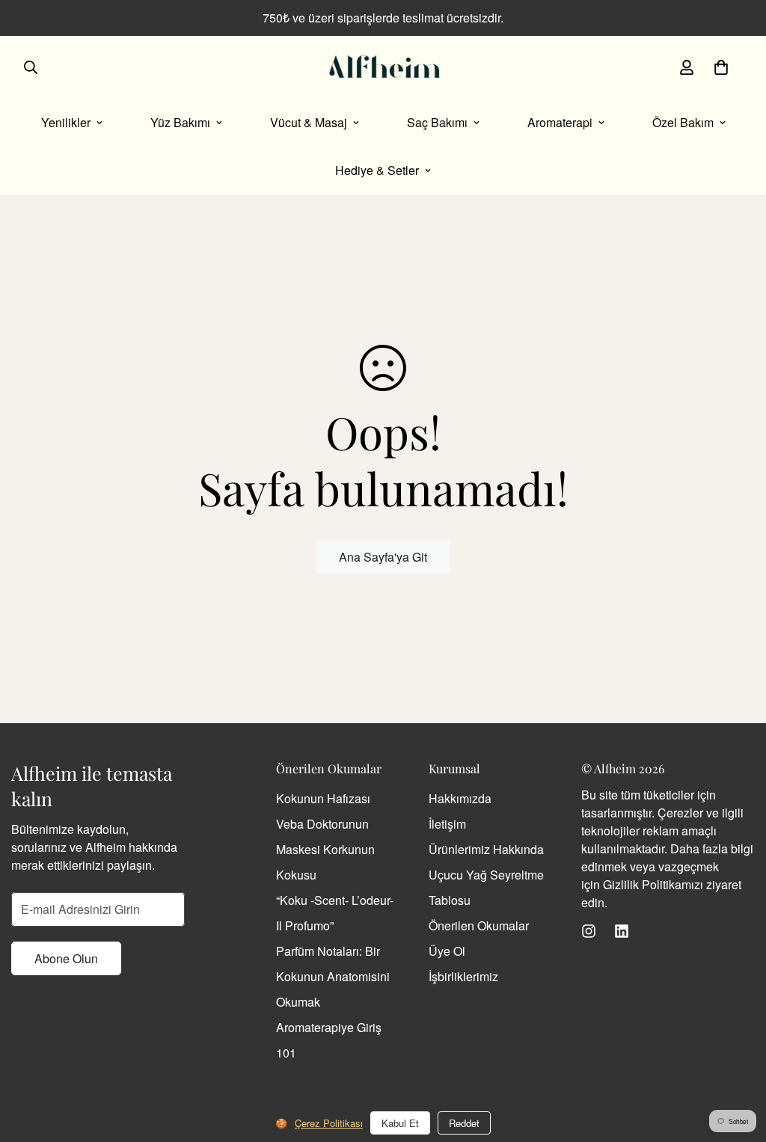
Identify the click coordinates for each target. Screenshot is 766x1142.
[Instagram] (588, 931)
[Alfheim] (383, 67)
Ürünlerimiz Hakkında (486, 849)
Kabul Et (400, 1123)
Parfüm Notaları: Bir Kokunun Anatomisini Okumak (333, 976)
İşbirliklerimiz (463, 976)
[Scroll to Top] (737, 1060)
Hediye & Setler (377, 170)
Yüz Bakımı (180, 122)
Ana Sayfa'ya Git (383, 556)
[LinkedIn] (621, 931)
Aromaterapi (559, 122)
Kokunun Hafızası (323, 798)
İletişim (447, 823)
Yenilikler (66, 122)
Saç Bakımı (437, 122)
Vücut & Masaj (308, 122)
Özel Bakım (683, 122)
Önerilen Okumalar (479, 925)
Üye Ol (447, 951)
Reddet (464, 1123)
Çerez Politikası (329, 1123)
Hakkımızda (460, 798)
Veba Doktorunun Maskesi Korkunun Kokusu (325, 849)
